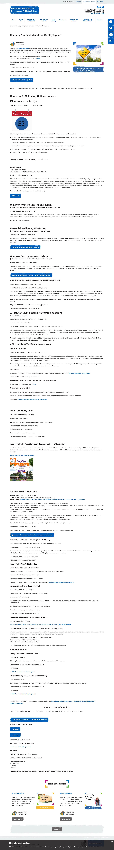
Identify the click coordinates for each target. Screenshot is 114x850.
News (18, 26)
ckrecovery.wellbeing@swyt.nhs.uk (20, 747)
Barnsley (78, 1)
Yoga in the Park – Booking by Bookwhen (22, 455)
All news (57, 829)
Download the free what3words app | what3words (32, 399)
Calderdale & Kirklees (89, 1)
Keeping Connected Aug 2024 (22, 80)
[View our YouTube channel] (111, 34)
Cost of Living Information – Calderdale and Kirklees (29, 719)
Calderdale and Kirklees (24, 10)
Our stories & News (44, 20)
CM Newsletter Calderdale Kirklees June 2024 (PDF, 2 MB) (33, 535)
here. (38, 58)
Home (14, 20)
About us (21, 20)
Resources (62, 20)
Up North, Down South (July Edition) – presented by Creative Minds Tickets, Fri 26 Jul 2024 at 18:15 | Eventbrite (52, 499)
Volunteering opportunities (87, 20)
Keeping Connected (23, 48)
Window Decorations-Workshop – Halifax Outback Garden (31, 275)
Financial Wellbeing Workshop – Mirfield (25, 247)
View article (17, 819)
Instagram (15, 735)
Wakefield (100, 1)
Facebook (15, 729)
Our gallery (53, 20)
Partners (99, 20)
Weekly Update (18, 793)
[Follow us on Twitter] (111, 28)
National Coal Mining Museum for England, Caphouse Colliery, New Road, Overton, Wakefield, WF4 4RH (40, 624)
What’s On (15, 195)
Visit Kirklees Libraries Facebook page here (23, 672)
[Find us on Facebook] (111, 22)
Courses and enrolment (31, 20)
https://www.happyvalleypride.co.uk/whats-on (61, 582)
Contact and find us (74, 20)
